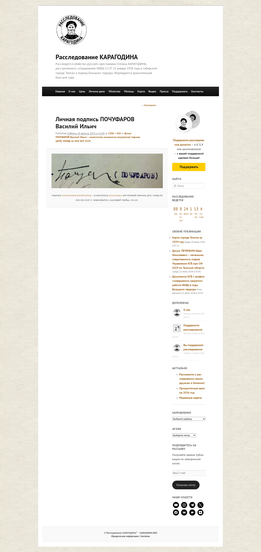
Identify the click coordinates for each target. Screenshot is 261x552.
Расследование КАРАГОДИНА (97, 57)
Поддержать (180, 91)
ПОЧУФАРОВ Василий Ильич (76, 195)
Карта (141, 91)
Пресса (164, 91)
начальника (116, 195)
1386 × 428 (114, 133)
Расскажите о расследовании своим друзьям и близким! (192, 379)
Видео (152, 91)
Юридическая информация (125, 536)
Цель (82, 91)
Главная (60, 91)
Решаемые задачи (190, 397)
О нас (72, 91)
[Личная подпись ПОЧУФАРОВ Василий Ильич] (107, 171)
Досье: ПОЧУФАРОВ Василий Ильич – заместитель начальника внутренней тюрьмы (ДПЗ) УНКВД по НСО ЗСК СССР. (98, 137)
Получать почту (185, 485)
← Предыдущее (148, 105)
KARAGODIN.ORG (148, 532)
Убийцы (129, 91)
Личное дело (97, 91)
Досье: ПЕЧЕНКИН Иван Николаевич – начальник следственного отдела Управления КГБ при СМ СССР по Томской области (188, 259)
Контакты (197, 91)
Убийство (114, 91)
